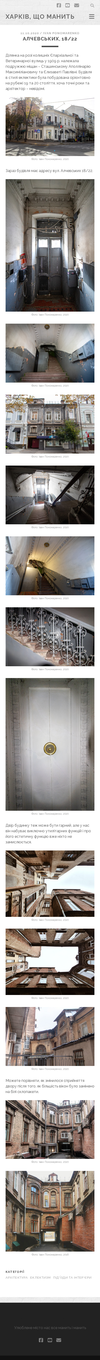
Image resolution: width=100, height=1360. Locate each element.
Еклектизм (40, 1277)
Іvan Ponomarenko (61, 33)
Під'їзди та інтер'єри (72, 1277)
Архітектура (17, 1277)
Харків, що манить (40, 16)
